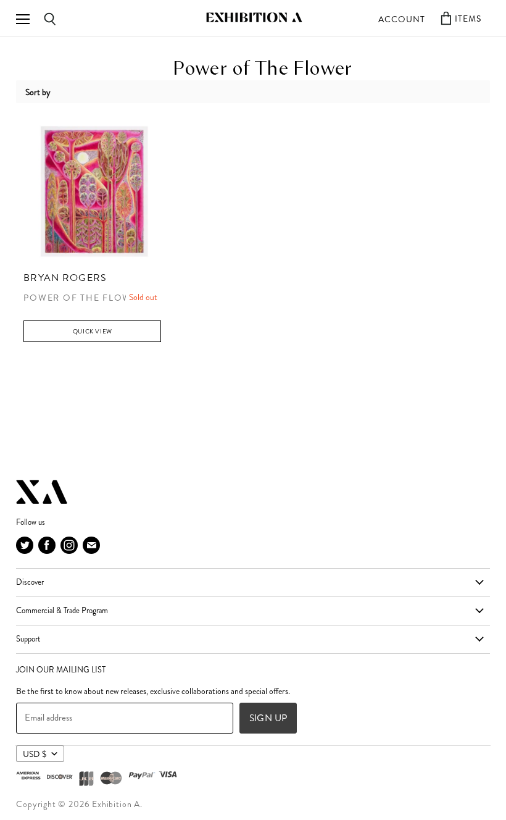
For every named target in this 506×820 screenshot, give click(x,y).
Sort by (38, 92)
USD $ (34, 754)
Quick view (92, 331)
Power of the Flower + (87, 297)
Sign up (268, 718)
